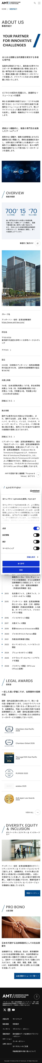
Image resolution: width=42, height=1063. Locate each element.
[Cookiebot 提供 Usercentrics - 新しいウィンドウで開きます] (30, 491)
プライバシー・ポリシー (21, 1029)
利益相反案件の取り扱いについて (24, 1051)
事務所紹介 (6, 1034)
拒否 (21, 570)
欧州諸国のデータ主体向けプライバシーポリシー (26, 1035)
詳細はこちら (7, 401)
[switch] (36, 535)
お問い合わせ (7, 1044)
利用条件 (16, 1024)
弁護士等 (6, 1019)
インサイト (6, 1029)
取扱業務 (6, 1024)
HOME (4, 9)
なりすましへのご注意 (20, 1046)
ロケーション (7, 1039)
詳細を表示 (31, 557)
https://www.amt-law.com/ (13, 322)
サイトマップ (17, 1019)
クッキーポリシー (19, 1041)
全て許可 (21, 563)
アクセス (5, 350)
